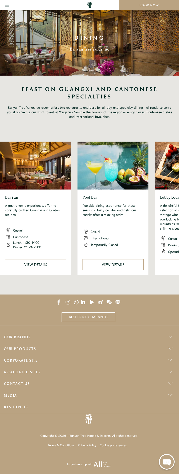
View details (35, 264)
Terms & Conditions (61, 445)
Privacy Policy (87, 445)
